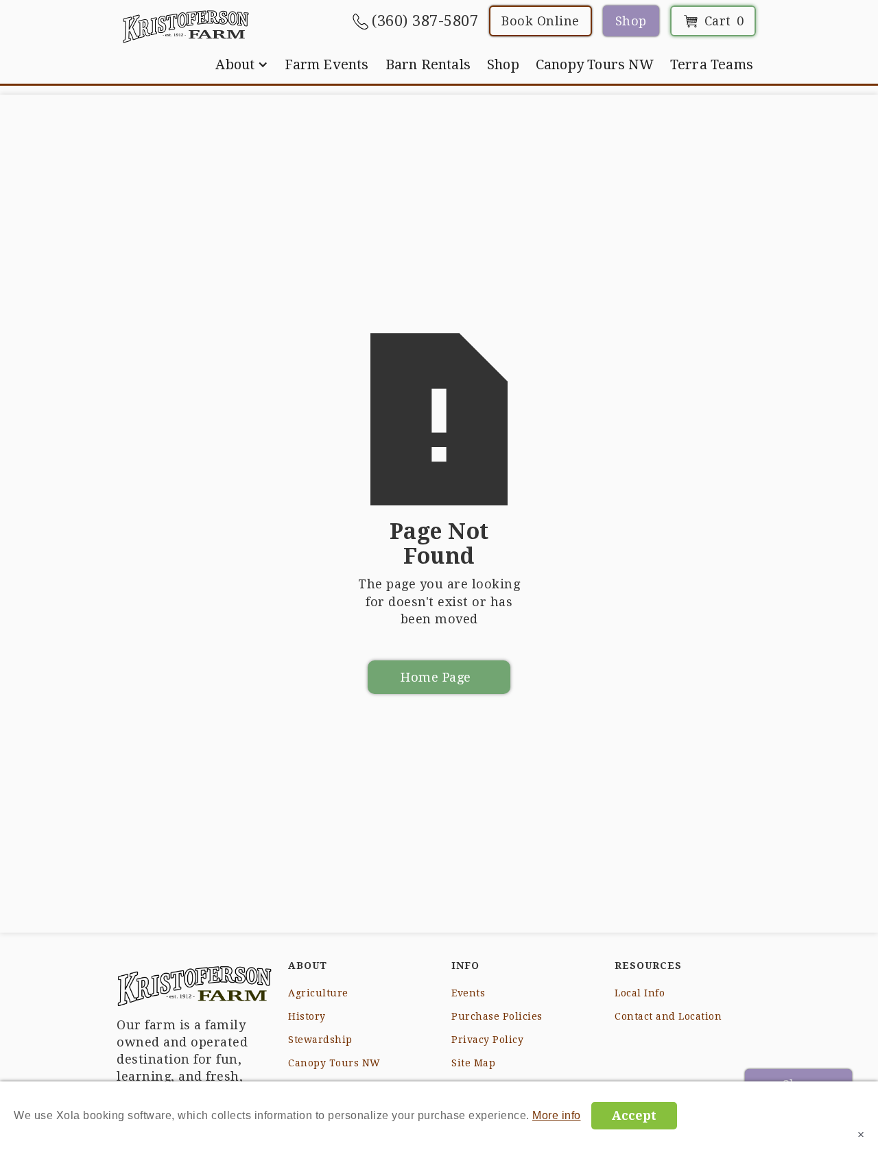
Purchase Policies (497, 1016)
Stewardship (320, 1039)
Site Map (473, 1062)
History (307, 1016)
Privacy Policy (487, 1039)
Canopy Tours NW (595, 64)
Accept (634, 1115)
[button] (241, 64)
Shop (631, 21)
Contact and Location (668, 1016)
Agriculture (318, 992)
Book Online (540, 21)
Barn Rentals (428, 64)
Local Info (640, 992)
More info (556, 1115)
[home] (185, 26)
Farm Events (326, 64)
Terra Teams (711, 64)
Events (468, 992)
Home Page (436, 677)
